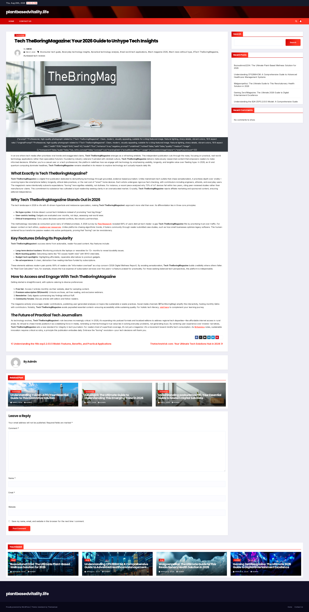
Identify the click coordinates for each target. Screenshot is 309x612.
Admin (29, 49)
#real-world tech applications (133, 52)
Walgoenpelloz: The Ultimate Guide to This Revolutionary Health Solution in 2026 (187, 565)
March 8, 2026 (19, 572)
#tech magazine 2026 (158, 52)
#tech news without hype (180, 52)
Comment (13, 428)
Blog (13, 560)
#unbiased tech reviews (34, 56)
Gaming (237, 560)
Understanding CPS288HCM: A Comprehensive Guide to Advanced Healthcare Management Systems (116, 567)
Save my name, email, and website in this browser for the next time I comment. (48, 521)
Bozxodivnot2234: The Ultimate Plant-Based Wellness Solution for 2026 (40, 565)
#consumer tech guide (50, 52)
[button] (296, 21)
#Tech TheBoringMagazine (205, 52)
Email (11, 492)
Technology (20, 35)
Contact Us (25, 21)
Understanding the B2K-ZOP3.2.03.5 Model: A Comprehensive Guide (266, 101)
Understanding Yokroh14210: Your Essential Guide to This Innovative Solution (39, 396)
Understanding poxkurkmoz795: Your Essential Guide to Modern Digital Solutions (189, 396)
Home (11, 21)
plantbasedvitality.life (27, 12)
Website (12, 507)
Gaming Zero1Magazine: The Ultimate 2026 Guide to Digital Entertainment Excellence (262, 565)
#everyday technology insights (76, 52)
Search (237, 33)
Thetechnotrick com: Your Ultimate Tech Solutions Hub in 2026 (185, 343)
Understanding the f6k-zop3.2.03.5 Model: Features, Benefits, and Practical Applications (62, 343)
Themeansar (52, 607)
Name (12, 478)
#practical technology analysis (105, 52)
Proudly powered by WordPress (18, 607)
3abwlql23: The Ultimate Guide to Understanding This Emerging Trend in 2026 (113, 396)
